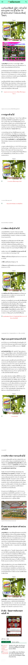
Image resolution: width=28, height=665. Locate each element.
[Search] (26, 2)
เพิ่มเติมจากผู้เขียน (15, 642)
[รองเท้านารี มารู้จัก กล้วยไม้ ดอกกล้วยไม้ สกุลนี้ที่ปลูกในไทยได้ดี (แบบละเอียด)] (4, 648)
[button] (2, 2)
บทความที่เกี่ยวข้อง (6, 642)
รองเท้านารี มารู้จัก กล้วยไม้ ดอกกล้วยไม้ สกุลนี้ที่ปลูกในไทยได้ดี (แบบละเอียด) (17, 647)
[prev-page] (2, 660)
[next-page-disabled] (4, 660)
